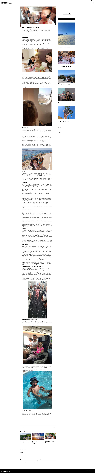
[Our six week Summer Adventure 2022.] (66, 57)
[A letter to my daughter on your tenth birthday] (66, 94)
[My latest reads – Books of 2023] (66, 112)
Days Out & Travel (22, 441)
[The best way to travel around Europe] (25, 436)
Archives (59, 127)
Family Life (51, 440)
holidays (44, 29)
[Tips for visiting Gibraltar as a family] (66, 76)
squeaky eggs (46, 261)
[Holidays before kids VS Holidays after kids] (50, 436)
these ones (24, 367)
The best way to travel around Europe (25, 442)
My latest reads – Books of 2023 (64, 121)
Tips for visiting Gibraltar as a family (65, 84)
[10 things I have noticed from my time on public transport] (66, 34)
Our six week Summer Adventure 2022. (65, 66)
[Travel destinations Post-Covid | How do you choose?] (38, 436)
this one (44, 140)
